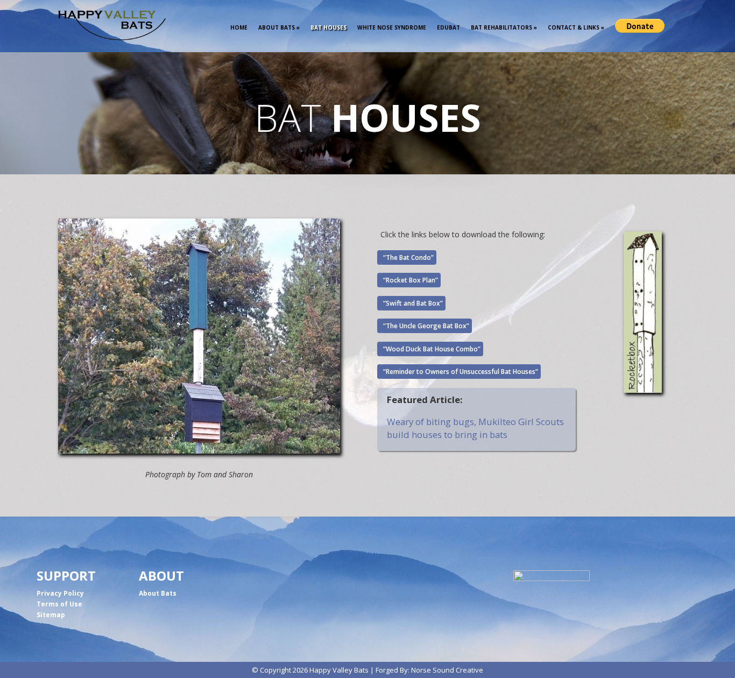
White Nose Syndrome (391, 27)
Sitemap (51, 614)
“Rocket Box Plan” (410, 280)
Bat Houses (328, 27)
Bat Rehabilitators (504, 27)
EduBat (448, 27)
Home (239, 27)
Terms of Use (59, 604)
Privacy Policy (60, 593)
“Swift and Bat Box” (413, 303)
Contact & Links (576, 27)
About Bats (279, 27)
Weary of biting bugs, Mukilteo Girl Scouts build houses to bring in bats (475, 428)
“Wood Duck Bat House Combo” (431, 349)
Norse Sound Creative (447, 670)
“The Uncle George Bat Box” (426, 325)
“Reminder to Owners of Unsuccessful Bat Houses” (460, 371)
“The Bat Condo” (408, 257)
